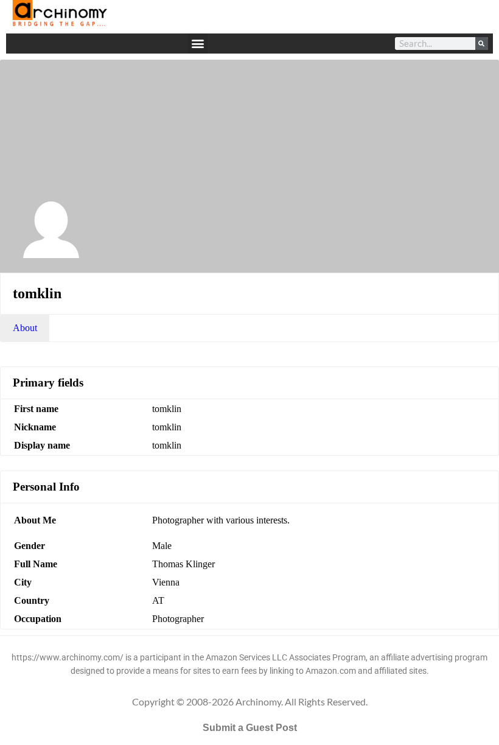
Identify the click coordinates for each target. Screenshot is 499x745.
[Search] (481, 43)
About (25, 328)
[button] (198, 43)
